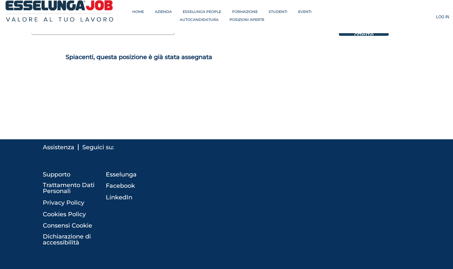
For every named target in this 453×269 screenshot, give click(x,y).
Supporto (56, 174)
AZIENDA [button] (163, 12)
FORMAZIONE (245, 12)
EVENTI (304, 12)
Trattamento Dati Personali (69, 188)
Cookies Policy (64, 214)
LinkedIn (119, 197)
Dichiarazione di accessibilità (67, 239)
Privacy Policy (63, 202)
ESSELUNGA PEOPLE (202, 12)
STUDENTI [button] (278, 12)
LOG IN (442, 17)
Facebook (120, 185)
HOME (138, 12)
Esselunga (121, 174)
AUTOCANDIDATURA (199, 20)
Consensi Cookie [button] (67, 225)
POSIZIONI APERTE (246, 20)
